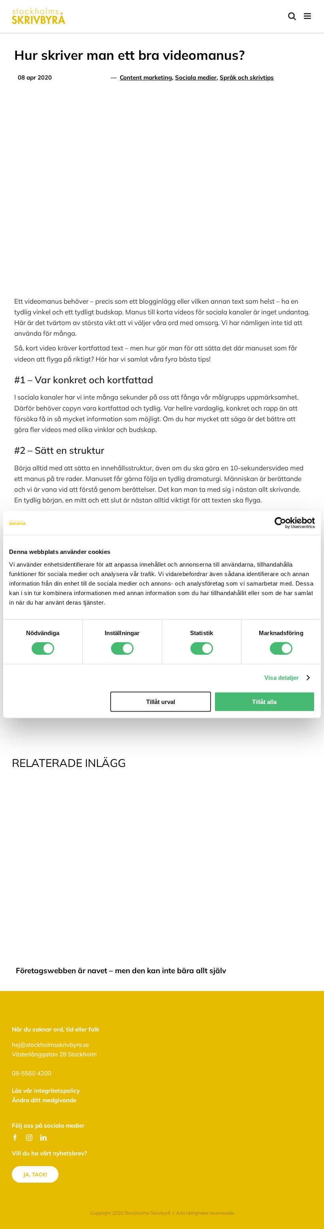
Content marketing (146, 77)
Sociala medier (196, 77)
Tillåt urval (160, 701)
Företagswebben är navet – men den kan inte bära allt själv (121, 970)
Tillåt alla (264, 701)
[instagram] (29, 1137)
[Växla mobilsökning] (292, 16)
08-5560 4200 (31, 1073)
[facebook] (15, 1137)
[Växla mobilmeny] (308, 16)
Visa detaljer (281, 677)
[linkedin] (43, 1137)
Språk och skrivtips (247, 77)
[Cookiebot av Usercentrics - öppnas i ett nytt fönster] (280, 523)
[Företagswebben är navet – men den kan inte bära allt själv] (162, 790)
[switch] (122, 648)
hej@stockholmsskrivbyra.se (50, 1044)
